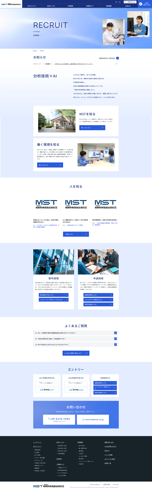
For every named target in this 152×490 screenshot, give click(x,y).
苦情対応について (39, 465)
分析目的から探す (62, 445)
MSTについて (32, 6)
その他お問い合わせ (110, 446)
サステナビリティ (39, 460)
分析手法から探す (62, 451)
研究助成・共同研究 (40, 471)
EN (119, 2)
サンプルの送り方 (62, 473)
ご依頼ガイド (90, 6)
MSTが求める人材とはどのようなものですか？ (53, 345)
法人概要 (37, 452)
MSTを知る (82, 445)
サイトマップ (116, 484)
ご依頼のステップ (62, 467)
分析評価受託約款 (62, 470)
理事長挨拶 (37, 450)
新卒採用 (81, 459)
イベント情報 (108, 455)
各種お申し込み (109, 442)
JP (116, 2)
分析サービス (51, 6)
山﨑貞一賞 (107, 463)
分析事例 (70, 6)
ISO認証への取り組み (40, 463)
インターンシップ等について (86, 461)
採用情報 (109, 6)
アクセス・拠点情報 (40, 457)
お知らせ (128, 6)
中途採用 (81, 464)
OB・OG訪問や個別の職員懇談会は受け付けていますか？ (57, 333)
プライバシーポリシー (95, 484)
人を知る (81, 453)
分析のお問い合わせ (147, 4)
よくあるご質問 (62, 475)
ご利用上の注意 (106, 484)
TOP (36, 50)
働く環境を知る (83, 448)
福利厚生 (81, 451)
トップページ (37, 442)
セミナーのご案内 (109, 459)
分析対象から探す (62, 448)
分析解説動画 (61, 453)
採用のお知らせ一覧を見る (107, 58)
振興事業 (37, 468)
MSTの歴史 (37, 455)
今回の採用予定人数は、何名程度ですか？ (52, 339)
